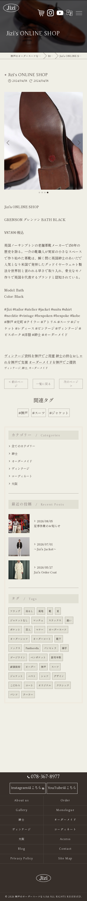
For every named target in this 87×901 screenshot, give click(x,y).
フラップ (15, 611)
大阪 (15, 484)
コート (29, 685)
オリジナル (44, 685)
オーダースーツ (58, 629)
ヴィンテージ (12, 368)
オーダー (31, 666)
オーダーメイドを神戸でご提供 (52, 362)
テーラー (28, 694)
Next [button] (78, 142)
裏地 (41, 611)
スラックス (55, 620)
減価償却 (15, 666)
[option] (43, 141)
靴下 (58, 638)
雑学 (64, 648)
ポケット (15, 629)
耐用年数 (56, 657)
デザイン (59, 676)
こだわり (15, 685)
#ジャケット (59, 412)
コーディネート (22, 476)
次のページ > (71, 384)
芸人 (28, 629)
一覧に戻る (43, 384)
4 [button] (47, 192)
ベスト (32, 676)
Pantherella (32, 648)
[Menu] (79, 12)
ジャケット (16, 676)
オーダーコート (42, 638)
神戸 (43, 666)
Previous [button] (8, 142)
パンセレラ (50, 648)
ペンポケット (38, 657)
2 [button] (42, 192)
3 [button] (45, 192)
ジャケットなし (19, 620)
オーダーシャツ (19, 638)
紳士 (24, 368)
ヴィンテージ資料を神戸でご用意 (29, 355)
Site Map (65, 858)
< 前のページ (16, 384)
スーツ (55, 666)
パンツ (14, 694)
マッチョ (38, 620)
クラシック (62, 685)
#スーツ (38, 412)
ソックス (15, 648)
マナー (40, 629)
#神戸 (23, 412)
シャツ (45, 676)
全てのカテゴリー (23, 446)
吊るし (29, 611)
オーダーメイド (38, 368)
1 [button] (39, 192)
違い (69, 620)
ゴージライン (17, 657)
